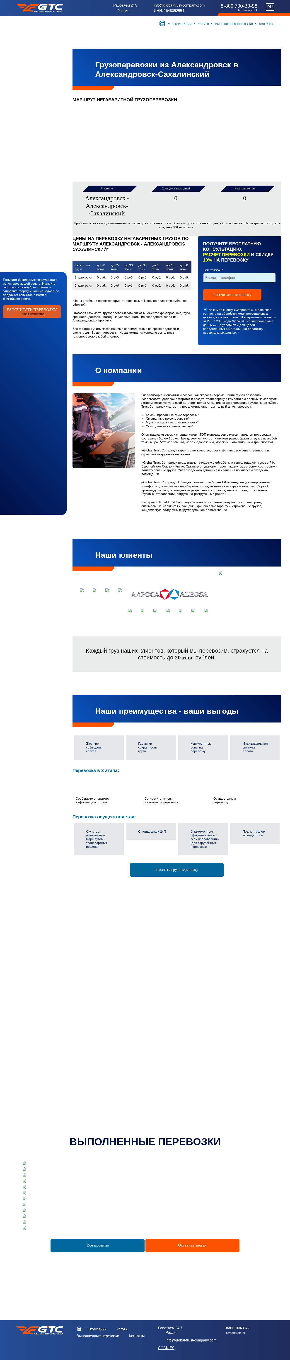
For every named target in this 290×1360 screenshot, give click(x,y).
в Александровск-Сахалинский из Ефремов (143, 1065)
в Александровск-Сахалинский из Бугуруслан (143, 1088)
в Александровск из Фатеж (58, 1014)
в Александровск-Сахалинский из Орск (143, 1050)
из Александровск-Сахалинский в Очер (144, 995)
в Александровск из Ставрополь (58, 1044)
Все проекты (98, 1245)
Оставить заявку (192, 1245)
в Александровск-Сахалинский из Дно (144, 1072)
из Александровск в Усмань (58, 953)
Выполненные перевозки (234, 24)
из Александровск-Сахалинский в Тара (143, 980)
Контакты (266, 24)
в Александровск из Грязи (58, 1021)
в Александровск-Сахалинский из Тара (143, 1061)
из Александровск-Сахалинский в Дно (144, 957)
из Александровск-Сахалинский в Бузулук (143, 968)
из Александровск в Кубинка (58, 987)
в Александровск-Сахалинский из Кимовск (143, 1107)
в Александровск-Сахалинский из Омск (144, 1069)
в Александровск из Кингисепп (58, 1029)
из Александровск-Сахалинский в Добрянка (143, 1006)
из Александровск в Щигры (58, 968)
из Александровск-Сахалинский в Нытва (144, 987)
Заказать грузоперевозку (176, 869)
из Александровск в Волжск (58, 964)
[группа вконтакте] (52, 1345)
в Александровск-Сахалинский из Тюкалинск (144, 1103)
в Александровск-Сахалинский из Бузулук (143, 1084)
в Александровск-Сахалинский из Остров (143, 1053)
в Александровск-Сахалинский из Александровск (143, 1042)
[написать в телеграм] (44, 1345)
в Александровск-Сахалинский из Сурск (143, 1046)
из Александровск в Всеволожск (58, 972)
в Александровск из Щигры (58, 1006)
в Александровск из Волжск (58, 1010)
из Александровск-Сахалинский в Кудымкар (143, 976)
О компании (182, 24)
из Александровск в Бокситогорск (58, 976)
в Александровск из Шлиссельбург (58, 1025)
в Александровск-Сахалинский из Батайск (144, 1080)
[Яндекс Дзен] (44, 1351)
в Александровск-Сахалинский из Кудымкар (143, 1057)
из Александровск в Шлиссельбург (58, 957)
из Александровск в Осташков (58, 983)
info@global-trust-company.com (179, 5)
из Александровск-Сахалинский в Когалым (143, 999)
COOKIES (166, 1348)
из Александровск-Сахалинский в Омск (144, 953)
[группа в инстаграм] (61, 1345)
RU (270, 7)
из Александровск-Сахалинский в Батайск (144, 964)
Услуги (203, 24)
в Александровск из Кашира (58, 1033)
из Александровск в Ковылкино (58, 980)
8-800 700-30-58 (239, 7)
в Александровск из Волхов (58, 1018)
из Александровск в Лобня (58, 961)
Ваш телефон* (213, 270)
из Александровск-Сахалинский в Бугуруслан (143, 972)
